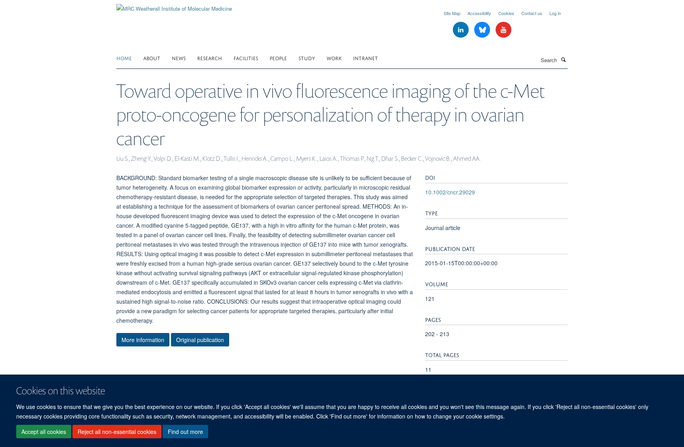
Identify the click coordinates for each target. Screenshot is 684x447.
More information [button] (143, 340)
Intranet (365, 57)
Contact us (531, 13)
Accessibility (479, 13)
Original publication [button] (200, 340)
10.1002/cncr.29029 (450, 192)
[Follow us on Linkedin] (461, 30)
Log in (555, 13)
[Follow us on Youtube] (503, 30)
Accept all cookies (43, 432)
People (278, 57)
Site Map (452, 13)
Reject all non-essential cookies (117, 432)
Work (334, 57)
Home (124, 57)
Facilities (246, 57)
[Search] (563, 59)
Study (306, 57)
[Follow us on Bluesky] (483, 30)
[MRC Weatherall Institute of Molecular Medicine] (174, 6)
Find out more (185, 432)
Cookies (506, 13)
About (151, 57)
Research (209, 57)
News (179, 57)
